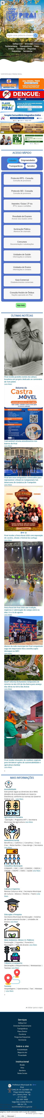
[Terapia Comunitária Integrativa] (22, 121)
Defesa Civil (17, 44)
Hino (22, 1068)
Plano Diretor (22, 1031)
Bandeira (22, 1071)
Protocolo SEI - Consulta (22, 192)
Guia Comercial (22, 281)
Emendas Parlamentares (22, 1026)
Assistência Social (11, 840)
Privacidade (22, 1055)
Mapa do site (22, 1052)
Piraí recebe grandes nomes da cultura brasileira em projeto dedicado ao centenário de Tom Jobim (23, 379)
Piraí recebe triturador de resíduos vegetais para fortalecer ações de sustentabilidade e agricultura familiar (22, 762)
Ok (3, 1116)
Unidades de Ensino (22, 268)
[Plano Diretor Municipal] (22, 110)
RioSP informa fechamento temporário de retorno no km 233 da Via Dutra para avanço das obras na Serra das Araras (23, 684)
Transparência (26, 46)
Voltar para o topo (35, 1007)
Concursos (22, 243)
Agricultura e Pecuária (13, 817)
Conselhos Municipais (13, 866)
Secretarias (27, 51)
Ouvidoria (21, 48)
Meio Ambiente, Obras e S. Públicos (19, 940)
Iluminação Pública (22, 230)
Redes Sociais (22, 1073)
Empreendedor (28, 160)
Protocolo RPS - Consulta (22, 179)
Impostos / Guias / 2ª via (22, 205)
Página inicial (17, 74)
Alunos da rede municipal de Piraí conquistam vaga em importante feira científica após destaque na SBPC (23, 648)
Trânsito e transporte (13, 963)
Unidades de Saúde (22, 255)
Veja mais (21, 305)
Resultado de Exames (22, 217)
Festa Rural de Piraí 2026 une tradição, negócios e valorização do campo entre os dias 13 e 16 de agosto (21, 609)
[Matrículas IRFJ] (22, 144)
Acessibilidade (10, 789)
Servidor (31, 166)
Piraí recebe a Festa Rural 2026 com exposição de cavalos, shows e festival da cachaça (23, 536)
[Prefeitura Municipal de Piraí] (22, 16)
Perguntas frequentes (22, 1037)
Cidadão (12, 160)
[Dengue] (22, 99)
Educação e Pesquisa (13, 914)
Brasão (22, 1065)
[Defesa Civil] (22, 88)
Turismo (7, 986)
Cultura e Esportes (12, 889)
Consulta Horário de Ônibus (22, 294)
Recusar (10, 1116)
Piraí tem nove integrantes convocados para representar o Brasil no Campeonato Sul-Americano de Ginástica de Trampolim (22, 480)
